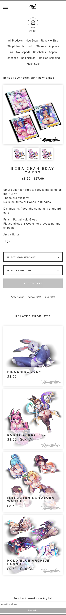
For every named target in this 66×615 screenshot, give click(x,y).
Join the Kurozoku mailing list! (33, 598)
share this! (34, 297)
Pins (10, 52)
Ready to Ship (49, 40)
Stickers (41, 46)
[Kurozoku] (33, 7)
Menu (5, 7)
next (48, 114)
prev (18, 114)
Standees (12, 58)
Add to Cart (33, 283)
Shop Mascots (15, 46)
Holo (30, 46)
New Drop (32, 40)
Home (6, 78)
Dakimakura (28, 58)
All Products (15, 40)
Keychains (39, 52)
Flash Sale (33, 63)
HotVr (15, 234)
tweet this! (17, 297)
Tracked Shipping (49, 58)
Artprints (54, 46)
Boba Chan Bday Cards (38, 78)
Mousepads (23, 52)
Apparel (53, 52)
